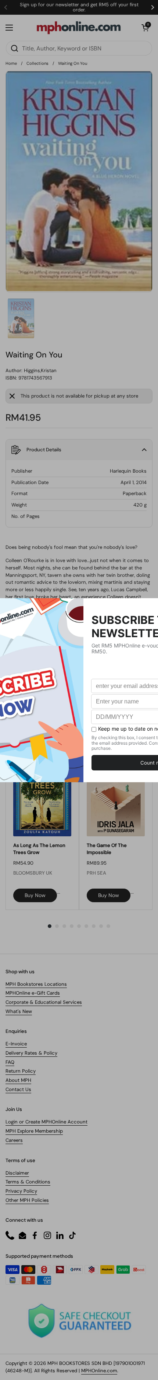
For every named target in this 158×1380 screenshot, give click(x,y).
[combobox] (79, 48)
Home (11, 63)
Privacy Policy (21, 1191)
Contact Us (18, 1089)
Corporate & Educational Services (44, 1002)
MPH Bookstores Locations (36, 984)
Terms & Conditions (28, 1182)
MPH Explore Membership (34, 1131)
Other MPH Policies (27, 1200)
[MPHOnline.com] (78, 27)
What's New (19, 1011)
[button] (145, 27)
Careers (14, 1140)
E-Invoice (16, 1044)
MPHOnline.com (99, 1370)
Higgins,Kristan (40, 370)
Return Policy (21, 1071)
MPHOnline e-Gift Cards (33, 993)
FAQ (10, 1062)
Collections (37, 63)
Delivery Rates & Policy (31, 1053)
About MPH (18, 1080)
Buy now (35, 895)
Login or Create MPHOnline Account (46, 1122)
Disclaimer (17, 1173)
